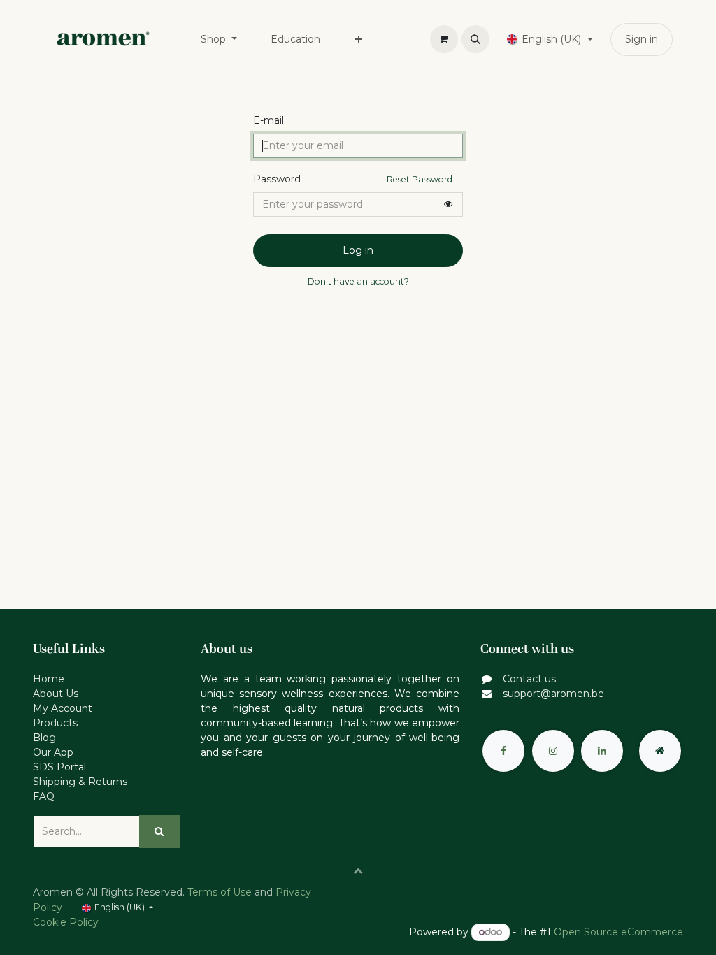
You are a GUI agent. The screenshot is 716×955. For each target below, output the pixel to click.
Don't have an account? (358, 281)
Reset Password (419, 179)
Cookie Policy (66, 922)
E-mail (268, 120)
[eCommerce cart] (444, 39)
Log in (358, 250)
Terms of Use (219, 892)
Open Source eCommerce (618, 932)
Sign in (641, 39)
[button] (475, 39)
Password (277, 179)
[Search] (159, 831)
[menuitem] (219, 39)
